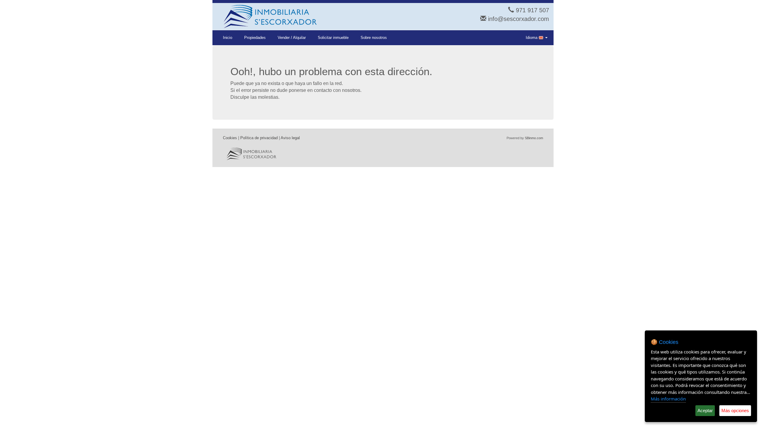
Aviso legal (290, 138)
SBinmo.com (534, 138)
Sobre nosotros (374, 37)
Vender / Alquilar (292, 37)
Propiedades (255, 37)
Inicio (227, 37)
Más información (668, 399)
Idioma (532, 37)
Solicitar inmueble (333, 37)
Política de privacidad (259, 138)
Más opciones (735, 410)
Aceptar (705, 410)
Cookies (230, 138)
